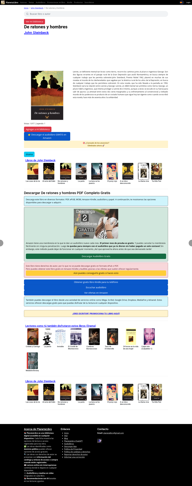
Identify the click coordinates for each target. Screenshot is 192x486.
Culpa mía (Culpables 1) (146, 347)
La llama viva (143, 181)
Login (188, 2)
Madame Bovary (32, 370)
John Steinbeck (37, 8)
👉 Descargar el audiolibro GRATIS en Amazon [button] (47, 136)
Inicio (26, 8)
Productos (78, 2)
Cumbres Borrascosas (91, 347)
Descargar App (70, 446)
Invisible (60, 346)
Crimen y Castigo (33, 346)
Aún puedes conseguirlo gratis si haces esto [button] (96, 273)
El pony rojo (112, 181)
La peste (47, 346)
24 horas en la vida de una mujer (130, 347)
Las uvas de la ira (33, 181)
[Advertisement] (96, 53)
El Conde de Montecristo (73, 347)
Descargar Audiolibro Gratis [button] (96, 256)
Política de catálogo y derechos (77, 451)
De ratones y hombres (63, 182)
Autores (23, 2)
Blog (66, 438)
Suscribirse (89, 2)
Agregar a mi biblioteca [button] (38, 129)
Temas (31, 2)
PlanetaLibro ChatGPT (73, 441)
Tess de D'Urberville (109, 347)
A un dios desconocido (125, 182)
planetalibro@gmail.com (113, 433)
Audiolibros (40, 2)
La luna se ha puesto (94, 182)
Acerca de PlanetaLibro (38, 429)
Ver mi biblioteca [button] (34, 21)
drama (29, 154)
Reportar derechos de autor (76, 454)
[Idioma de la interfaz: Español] (182, 2)
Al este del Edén (48, 181)
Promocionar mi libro (56, 2)
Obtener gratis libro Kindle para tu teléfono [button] (96, 282)
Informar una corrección (74, 457)
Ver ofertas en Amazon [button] (96, 292)
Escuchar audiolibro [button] (96, 287)
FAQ (66, 435)
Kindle (69, 2)
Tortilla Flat (156, 181)
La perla (81, 181)
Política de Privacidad (73, 449)
